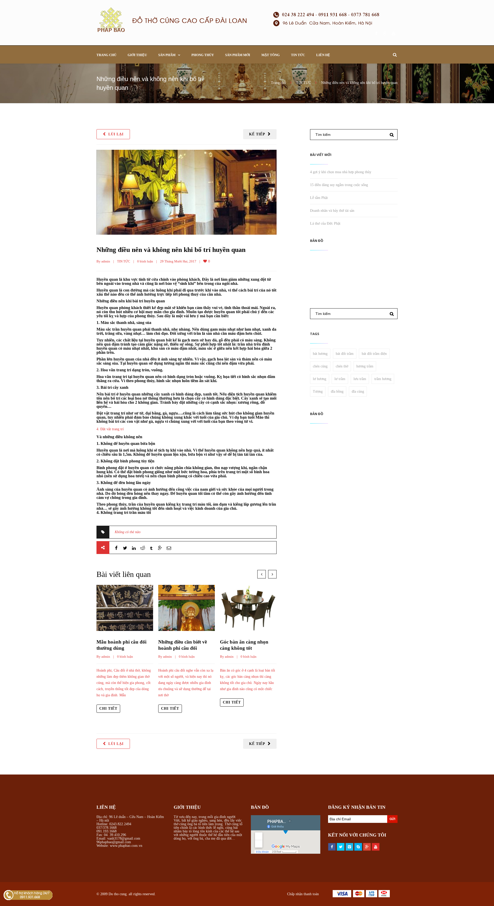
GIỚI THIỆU (137, 55)
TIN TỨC (298, 55)
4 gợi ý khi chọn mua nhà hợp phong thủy (340, 172)
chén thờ (342, 366)
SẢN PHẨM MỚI (237, 55)
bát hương (320, 354)
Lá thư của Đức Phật (325, 223)
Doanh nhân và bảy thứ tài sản (332, 211)
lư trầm (339, 379)
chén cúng (320, 366)
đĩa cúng (358, 391)
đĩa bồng (337, 391)
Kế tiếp (257, 134)
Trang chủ (278, 83)
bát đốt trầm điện (374, 354)
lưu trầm (360, 379)
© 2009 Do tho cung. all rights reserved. (126, 894)
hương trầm (364, 366)
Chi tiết (108, 708)
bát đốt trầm (345, 354)
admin (105, 261)
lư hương (319, 379)
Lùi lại (115, 134)
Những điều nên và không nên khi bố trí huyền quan (170, 249)
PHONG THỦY (202, 55)
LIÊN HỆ (323, 55)
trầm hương (382, 379)
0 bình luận (145, 261)
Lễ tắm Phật (319, 198)
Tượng (318, 391)
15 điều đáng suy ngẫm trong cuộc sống (339, 185)
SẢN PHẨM (166, 55)
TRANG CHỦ (106, 55)
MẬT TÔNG (270, 55)
